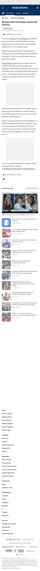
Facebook (5, 506)
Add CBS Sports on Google (13, 34)
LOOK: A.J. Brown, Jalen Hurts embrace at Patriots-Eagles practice (24, 314)
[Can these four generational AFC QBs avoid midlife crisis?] (6, 233)
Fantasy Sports (7, 417)
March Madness (7, 427)
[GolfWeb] (20, 555)
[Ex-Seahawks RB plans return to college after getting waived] (6, 296)
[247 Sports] (8, 546)
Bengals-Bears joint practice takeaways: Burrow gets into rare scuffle (23, 283)
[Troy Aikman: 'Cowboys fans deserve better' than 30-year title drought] (6, 306)
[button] (2, 8)
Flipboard (5, 516)
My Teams (5, 530)
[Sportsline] (21, 546)
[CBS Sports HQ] (28, 539)
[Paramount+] (33, 546)
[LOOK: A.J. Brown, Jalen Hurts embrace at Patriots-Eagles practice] (6, 317)
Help (3, 484)
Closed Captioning (8, 473)
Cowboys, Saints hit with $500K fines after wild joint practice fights (24, 272)
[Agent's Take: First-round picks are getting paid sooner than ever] (6, 254)
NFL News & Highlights (18, 18)
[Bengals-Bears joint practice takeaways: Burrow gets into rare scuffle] (6, 285)
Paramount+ (6, 448)
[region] (20, 203)
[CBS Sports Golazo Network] (20, 543)
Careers (4, 442)
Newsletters (6, 527)
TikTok (4, 499)
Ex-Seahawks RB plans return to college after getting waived (23, 293)
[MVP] (21, 550)
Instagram (5, 502)
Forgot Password (7, 534)
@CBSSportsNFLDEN (12, 169)
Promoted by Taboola (31, 188)
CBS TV (4, 451)
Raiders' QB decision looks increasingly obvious (21, 262)
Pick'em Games (7, 414)
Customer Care (7, 488)
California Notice (7, 476)
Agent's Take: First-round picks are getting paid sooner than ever (24, 251)
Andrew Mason (8, 28)
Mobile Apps (6, 430)
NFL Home (5, 18)
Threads (4, 512)
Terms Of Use (6, 460)
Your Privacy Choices (9, 470)
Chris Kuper (23, 39)
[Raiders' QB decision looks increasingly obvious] (6, 264)
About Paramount (8, 445)
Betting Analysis (7, 423)
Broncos (13, 39)
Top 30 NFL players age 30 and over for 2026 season (24, 241)
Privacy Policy (6, 463)
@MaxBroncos (29, 169)
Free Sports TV (7, 420)
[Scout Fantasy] (30, 551)
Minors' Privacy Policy (9, 466)
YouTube (5, 496)
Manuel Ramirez (8, 63)
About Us (5, 438)
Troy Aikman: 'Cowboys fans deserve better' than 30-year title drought (24, 304)
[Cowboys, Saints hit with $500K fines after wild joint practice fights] (6, 275)
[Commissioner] (11, 550)
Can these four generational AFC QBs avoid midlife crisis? (25, 230)
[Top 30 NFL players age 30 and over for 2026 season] (6, 243)
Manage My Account (9, 524)
